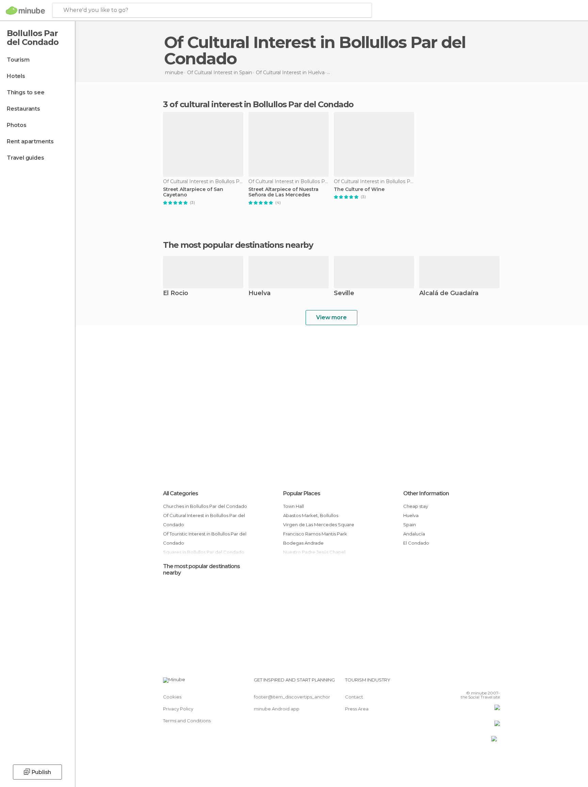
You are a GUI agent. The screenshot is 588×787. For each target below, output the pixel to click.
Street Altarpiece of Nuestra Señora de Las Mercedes (283, 192)
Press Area (357, 708)
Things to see (25, 92)
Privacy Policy (178, 708)
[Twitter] (472, 682)
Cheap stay (415, 506)
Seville (344, 293)
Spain (409, 524)
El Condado (416, 543)
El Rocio (175, 293)
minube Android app (276, 708)
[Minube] (25, 10)
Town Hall (293, 506)
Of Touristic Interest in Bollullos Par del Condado (204, 538)
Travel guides (25, 158)
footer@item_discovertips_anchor (292, 697)
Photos (17, 125)
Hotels (16, 76)
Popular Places (301, 493)
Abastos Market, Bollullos (310, 515)
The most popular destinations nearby (238, 245)
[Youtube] (495, 682)
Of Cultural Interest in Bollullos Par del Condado (204, 520)
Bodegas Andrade (303, 543)
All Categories (180, 493)
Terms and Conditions (187, 720)
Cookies (172, 697)
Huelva (259, 293)
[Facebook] (461, 682)
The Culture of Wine (359, 189)
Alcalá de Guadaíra (448, 293)
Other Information (426, 493)
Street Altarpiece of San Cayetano (193, 192)
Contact (354, 697)
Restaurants (23, 109)
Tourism (18, 60)
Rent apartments (30, 141)
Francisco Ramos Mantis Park (315, 533)
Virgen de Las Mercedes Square (318, 524)
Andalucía (414, 533)
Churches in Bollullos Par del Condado (205, 506)
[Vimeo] (483, 682)
